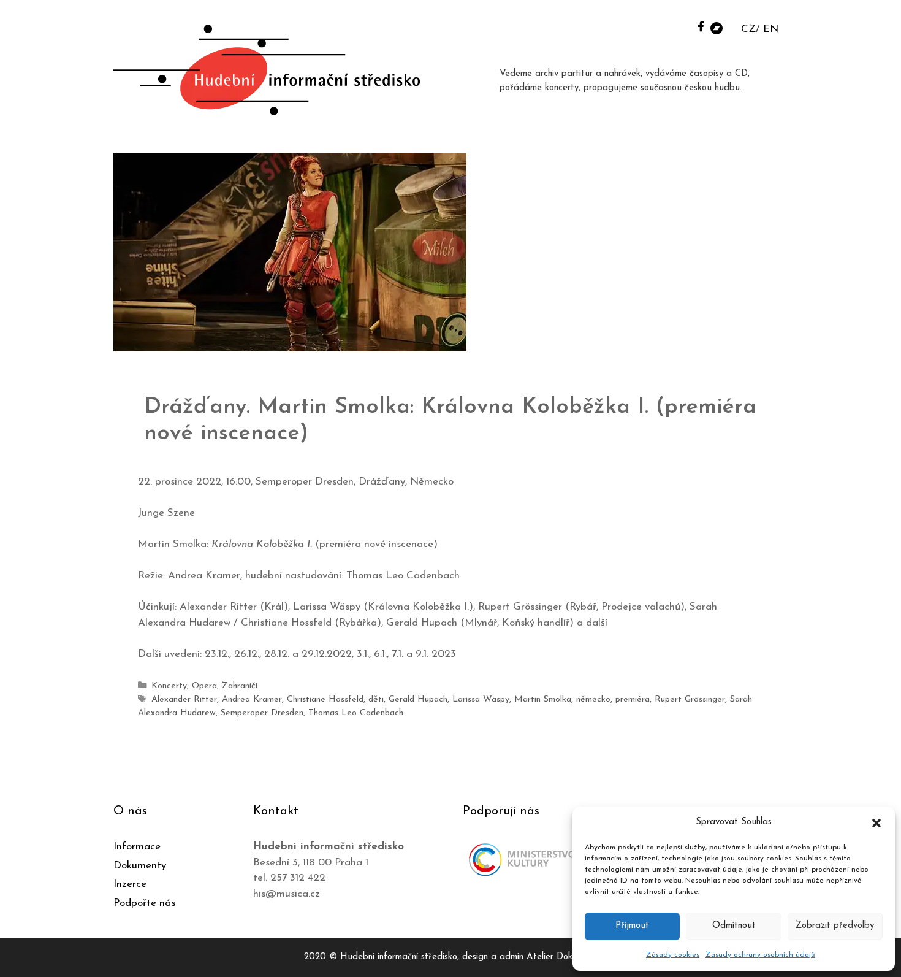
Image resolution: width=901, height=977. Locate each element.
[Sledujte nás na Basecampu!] (716, 27)
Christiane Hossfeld (325, 699)
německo (593, 699)
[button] (876, 822)
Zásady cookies (672, 955)
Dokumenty (139, 865)
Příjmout (632, 925)
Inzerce (129, 884)
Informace (137, 846)
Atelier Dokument (562, 957)
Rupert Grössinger (690, 699)
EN (770, 29)
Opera (204, 686)
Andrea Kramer (252, 699)
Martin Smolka (542, 699)
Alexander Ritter (184, 699)
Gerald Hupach (418, 699)
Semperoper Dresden (262, 713)
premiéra (632, 699)
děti (376, 699)
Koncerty (169, 686)
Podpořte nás (144, 903)
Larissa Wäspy (480, 699)
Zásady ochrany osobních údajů (760, 955)
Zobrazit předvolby (835, 925)
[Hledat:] (685, 25)
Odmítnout (734, 925)
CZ (748, 29)
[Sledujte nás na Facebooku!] (701, 26)
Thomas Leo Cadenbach (355, 713)
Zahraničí (239, 686)
